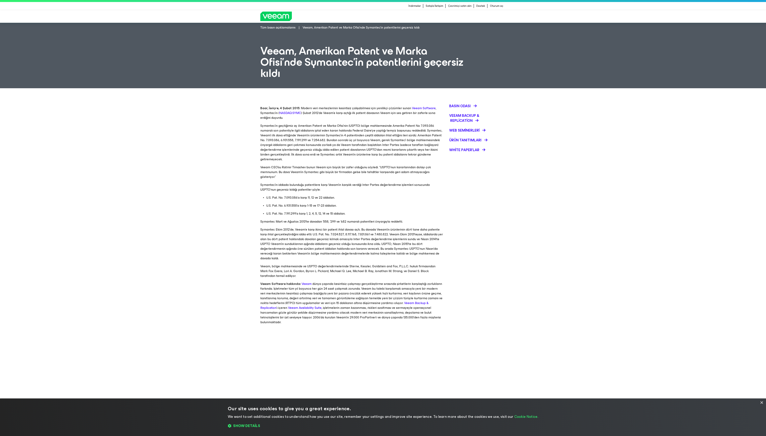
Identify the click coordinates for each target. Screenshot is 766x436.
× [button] (761, 402)
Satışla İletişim (434, 6)
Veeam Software (424, 108)
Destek (480, 6)
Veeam (307, 283)
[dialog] (383, 417)
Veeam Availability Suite (305, 307)
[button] (383, 426)
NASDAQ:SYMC (290, 113)
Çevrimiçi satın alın (460, 6)
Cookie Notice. (526, 417)
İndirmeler (415, 6)
